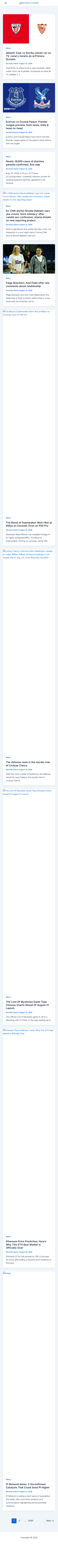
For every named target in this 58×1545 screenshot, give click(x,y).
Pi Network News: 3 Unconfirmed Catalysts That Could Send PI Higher (28, 1486)
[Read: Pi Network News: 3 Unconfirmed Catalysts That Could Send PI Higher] (29, 1373)
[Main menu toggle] (5, 3)
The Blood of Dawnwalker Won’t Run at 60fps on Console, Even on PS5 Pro (29, 524)
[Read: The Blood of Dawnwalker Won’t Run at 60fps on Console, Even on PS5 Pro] (29, 411)
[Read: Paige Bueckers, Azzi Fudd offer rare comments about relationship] (29, 258)
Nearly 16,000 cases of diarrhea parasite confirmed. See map (25, 163)
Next (50, 1520)
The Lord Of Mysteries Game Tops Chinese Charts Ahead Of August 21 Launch (27, 1005)
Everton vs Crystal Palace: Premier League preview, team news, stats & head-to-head (27, 125)
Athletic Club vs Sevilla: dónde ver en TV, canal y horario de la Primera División (28, 56)
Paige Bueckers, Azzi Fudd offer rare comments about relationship (28, 284)
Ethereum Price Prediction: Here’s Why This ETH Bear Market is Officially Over (26, 1244)
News (8, 48)
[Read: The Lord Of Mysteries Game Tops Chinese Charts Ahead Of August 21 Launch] (29, 890)
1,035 (30, 1520)
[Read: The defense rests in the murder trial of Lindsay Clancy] (29, 651)
